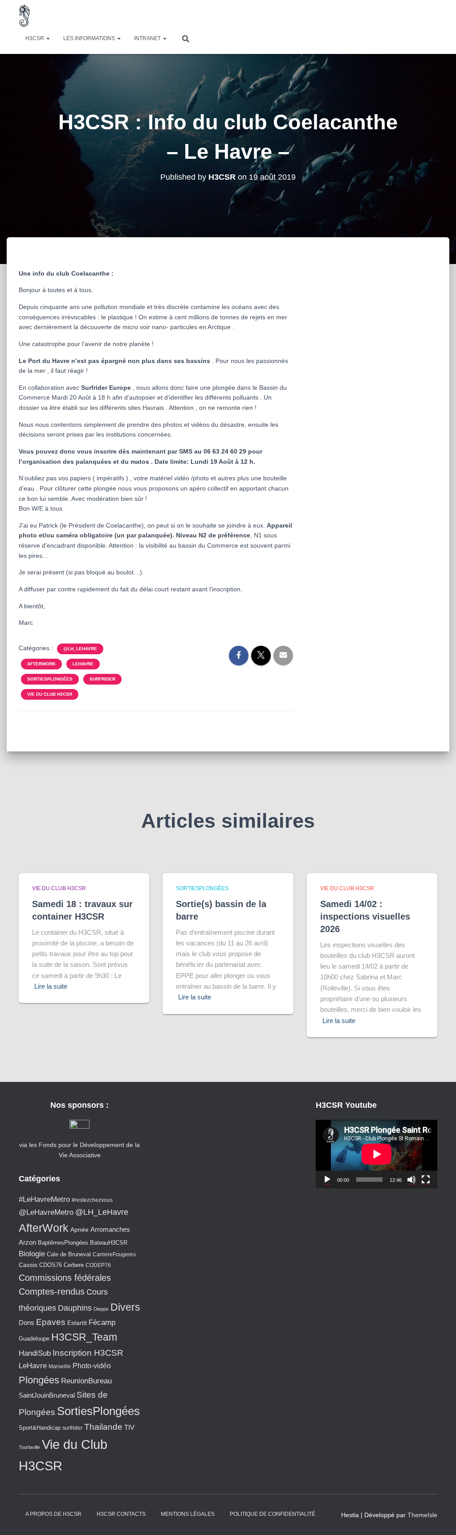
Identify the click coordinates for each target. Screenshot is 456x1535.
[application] (376, 1154)
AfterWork (41, 663)
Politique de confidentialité (272, 1514)
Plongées (39, 1380)
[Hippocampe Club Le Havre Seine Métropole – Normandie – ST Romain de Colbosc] (24, 15)
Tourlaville (29, 1447)
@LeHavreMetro (46, 1212)
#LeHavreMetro (44, 1199)
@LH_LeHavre (80, 648)
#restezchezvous (92, 1200)
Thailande (103, 1427)
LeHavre (83, 663)
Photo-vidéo (92, 1366)
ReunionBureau (86, 1380)
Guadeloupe (34, 1338)
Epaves (50, 1322)
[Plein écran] (425, 1179)
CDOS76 (50, 1265)
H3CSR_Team (84, 1337)
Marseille (60, 1366)
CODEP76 (98, 1265)
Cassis (28, 1264)
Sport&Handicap (40, 1428)
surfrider (102, 679)
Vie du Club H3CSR (49, 694)
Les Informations (89, 38)
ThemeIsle (422, 1514)
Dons (26, 1322)
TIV (129, 1427)
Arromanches (110, 1229)
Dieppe (101, 1309)
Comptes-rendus (52, 1291)
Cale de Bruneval (69, 1254)
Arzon (27, 1242)
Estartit (77, 1322)
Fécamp (102, 1322)
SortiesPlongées (50, 679)
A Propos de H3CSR (53, 1514)
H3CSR (35, 38)
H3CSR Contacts (121, 1514)
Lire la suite (50, 986)
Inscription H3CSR (88, 1353)
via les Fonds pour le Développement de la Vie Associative (79, 1149)
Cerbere (74, 1265)
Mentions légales (188, 1514)
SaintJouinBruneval (47, 1395)
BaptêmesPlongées (63, 1242)
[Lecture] (327, 1179)
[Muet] (411, 1179)
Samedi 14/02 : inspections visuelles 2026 (365, 916)
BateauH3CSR (108, 1243)
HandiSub (35, 1353)
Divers (125, 1307)
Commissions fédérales (65, 1278)
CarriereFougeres (114, 1254)
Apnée (79, 1229)
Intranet (148, 38)
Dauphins (75, 1308)
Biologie (32, 1254)
